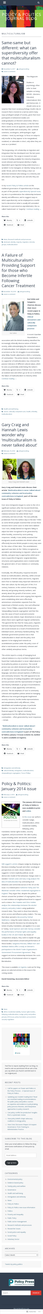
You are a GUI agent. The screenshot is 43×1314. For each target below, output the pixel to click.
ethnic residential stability (12, 1012)
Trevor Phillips (26, 773)
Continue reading (33, 209)
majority (19, 242)
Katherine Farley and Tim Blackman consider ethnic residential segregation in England (21, 890)
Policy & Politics (13, 1204)
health (28, 412)
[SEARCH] (38, 2)
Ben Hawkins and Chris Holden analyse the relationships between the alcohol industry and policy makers (19, 905)
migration (25, 242)
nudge (21, 1014)
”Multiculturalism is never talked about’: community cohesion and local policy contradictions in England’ (21, 493)
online (28, 811)
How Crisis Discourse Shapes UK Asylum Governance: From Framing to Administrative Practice (21, 1127)
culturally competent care (17, 412)
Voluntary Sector (13, 1239)
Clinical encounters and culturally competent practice (33, 323)
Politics (10, 1211)
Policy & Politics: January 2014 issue (19, 786)
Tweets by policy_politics (13, 1264)
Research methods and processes (19, 239)
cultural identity (9, 770)
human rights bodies (28, 1012)
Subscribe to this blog (18, 1138)
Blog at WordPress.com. (21, 1309)
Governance (11, 1190)
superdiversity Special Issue (29, 191)
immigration (18, 770)
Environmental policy (14, 1179)
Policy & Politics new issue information (21, 1207)
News (5, 239)
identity (13, 242)
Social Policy (11, 1236)
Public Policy (11, 1218)
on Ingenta (22, 967)
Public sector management (17, 1222)
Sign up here (11, 1163)
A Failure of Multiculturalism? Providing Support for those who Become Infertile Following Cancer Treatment (18, 270)
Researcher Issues (14, 1229)
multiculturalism (12, 244)
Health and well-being (11, 409)
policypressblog (23, 69)
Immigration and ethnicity (12, 768)
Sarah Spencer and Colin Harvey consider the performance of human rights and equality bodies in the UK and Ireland (21, 932)
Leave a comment (9, 71)
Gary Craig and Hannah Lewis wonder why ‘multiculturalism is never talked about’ (19, 435)
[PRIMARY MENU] (5, 2)
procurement (31, 1017)
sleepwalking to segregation (11, 773)
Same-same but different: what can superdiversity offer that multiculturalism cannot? (21, 53)
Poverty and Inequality (15, 1214)
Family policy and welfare (16, 1186)
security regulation (8, 1019)
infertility (34, 412)
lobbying (4, 1014)
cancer (6, 412)
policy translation (20, 1017)
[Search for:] (16, 1293)
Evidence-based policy (15, 1183)
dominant (7, 242)
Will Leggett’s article (9, 864)
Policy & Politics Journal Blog (21, 16)
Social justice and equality (16, 1232)
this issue (27, 817)
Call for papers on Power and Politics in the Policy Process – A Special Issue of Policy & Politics (21, 1090)
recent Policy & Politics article (17, 185)
